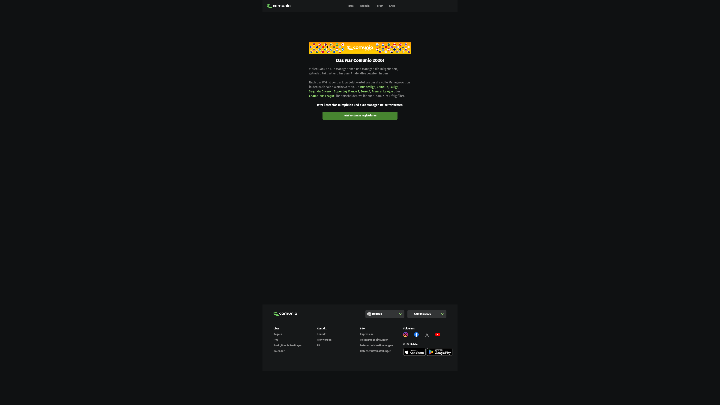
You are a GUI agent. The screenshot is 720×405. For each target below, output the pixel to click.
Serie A (365, 91)
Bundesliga (367, 87)
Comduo (382, 87)
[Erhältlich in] (414, 352)
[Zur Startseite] (279, 6)
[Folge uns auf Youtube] (437, 335)
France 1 (353, 91)
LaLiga (394, 87)
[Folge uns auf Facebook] (416, 335)
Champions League (322, 96)
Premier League (382, 91)
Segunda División (320, 91)
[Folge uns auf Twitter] (427, 335)
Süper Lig (340, 91)
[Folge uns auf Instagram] (405, 335)
